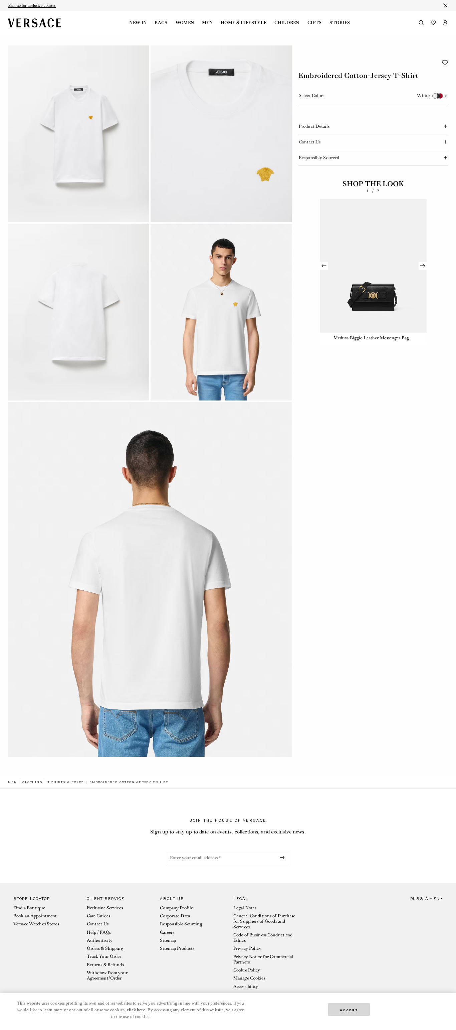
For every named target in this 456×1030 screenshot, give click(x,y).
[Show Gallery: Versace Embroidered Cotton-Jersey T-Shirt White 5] (150, 579)
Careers (167, 932)
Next (423, 266)
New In (138, 22)
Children (286, 22)
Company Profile (176, 908)
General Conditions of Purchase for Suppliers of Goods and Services (264, 921)
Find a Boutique (29, 908)
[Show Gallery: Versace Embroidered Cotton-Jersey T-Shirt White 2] (221, 133)
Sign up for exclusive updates (32, 5)
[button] (445, 63)
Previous (324, 266)
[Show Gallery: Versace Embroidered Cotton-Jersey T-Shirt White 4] (221, 312)
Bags (161, 22)
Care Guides (98, 916)
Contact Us (97, 924)
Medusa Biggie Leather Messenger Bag (371, 338)
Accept (349, 1009)
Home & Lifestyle (243, 22)
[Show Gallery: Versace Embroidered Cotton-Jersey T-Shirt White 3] (78, 312)
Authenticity (99, 940)
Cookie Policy (246, 970)
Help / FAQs (99, 932)
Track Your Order (104, 956)
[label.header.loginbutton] (445, 22)
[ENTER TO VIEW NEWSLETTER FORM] (283, 857)
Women (185, 22)
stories (339, 22)
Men (207, 22)
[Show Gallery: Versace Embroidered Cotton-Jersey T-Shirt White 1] (78, 133)
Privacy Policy (247, 948)
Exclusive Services (105, 908)
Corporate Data (175, 916)
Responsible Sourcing (181, 924)
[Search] (421, 22)
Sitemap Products (177, 948)
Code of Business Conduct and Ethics (262, 937)
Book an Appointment (35, 916)
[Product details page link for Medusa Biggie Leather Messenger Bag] (373, 266)
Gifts (314, 22)
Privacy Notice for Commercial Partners (263, 959)
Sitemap (168, 940)
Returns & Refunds (105, 964)
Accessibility (245, 986)
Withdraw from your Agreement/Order (107, 975)
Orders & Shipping (105, 948)
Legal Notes (244, 908)
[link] (12, 782)
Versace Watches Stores (36, 924)
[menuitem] (138, 22)
